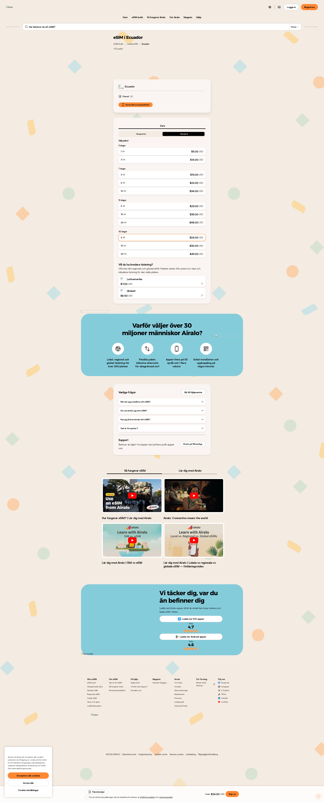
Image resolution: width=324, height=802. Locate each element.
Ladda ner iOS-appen (193, 618)
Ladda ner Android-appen (193, 636)
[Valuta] (279, 7)
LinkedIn (224, 698)
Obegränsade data (95, 686)
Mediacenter (179, 694)
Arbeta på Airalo (181, 706)
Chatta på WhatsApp (192, 444)
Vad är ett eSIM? (115, 683)
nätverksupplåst (166, 797)
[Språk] (269, 7)
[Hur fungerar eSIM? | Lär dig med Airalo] (132, 495)
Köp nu (232, 794)
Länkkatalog (191, 754)
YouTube (224, 702)
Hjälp (198, 17)
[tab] (162, 126)
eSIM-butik (137, 17)
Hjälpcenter (135, 683)
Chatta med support (139, 686)
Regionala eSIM (93, 694)
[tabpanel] (162, 193)
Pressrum (178, 698)
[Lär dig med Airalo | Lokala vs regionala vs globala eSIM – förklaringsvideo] (194, 540)
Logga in (291, 7)
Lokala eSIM (132, 44)
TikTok (223, 694)
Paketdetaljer (98, 792)
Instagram (225, 686)
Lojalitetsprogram (94, 706)
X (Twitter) (225, 690)
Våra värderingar (181, 690)
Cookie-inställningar (28, 790)
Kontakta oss (136, 690)
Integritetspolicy (145, 754)
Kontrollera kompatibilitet (137, 104)
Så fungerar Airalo (156, 17)
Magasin (188, 17)
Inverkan (177, 686)
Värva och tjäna (93, 702)
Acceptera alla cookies (28, 775)
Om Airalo (174, 17)
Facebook (225, 683)
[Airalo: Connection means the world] (194, 495)
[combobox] (162, 26)
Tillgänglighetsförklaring (208, 754)
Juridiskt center (160, 754)
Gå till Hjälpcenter (193, 392)
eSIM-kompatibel (147, 797)
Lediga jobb (179, 702)
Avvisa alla (28, 783)
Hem (125, 17)
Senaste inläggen (160, 683)
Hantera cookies (176, 754)
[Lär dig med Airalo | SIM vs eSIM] (132, 540)
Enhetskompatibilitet (117, 690)
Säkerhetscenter (129, 754)
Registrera (309, 7)
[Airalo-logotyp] (13, 7)
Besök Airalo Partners (201, 684)
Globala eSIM (92, 690)
